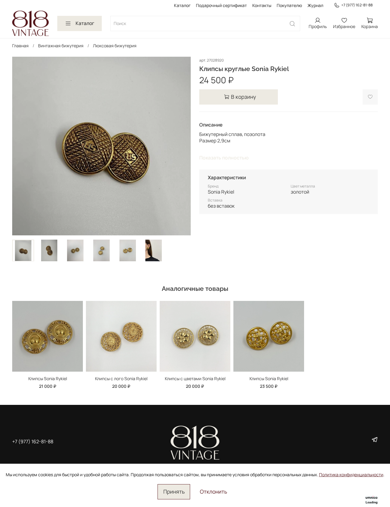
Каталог (182, 5)
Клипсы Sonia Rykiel (47, 378)
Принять (174, 491)
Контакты (261, 5)
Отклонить (213, 491)
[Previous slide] (20, 146)
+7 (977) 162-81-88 (357, 5)
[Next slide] (182, 146)
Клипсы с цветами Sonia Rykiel (195, 378)
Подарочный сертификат (221, 5)
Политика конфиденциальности (351, 474)
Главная (20, 45)
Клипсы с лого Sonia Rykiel (121, 378)
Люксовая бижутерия (114, 45)
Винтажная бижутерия (60, 45)
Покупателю (289, 5)
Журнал (315, 5)
